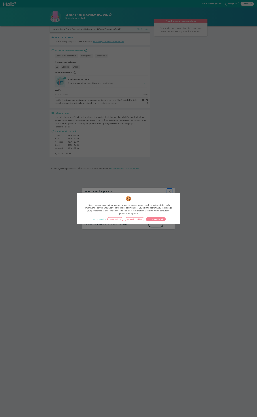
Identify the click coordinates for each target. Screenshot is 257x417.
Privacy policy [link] (99, 219)
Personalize (115, 219)
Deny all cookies (134, 219)
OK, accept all (156, 219)
